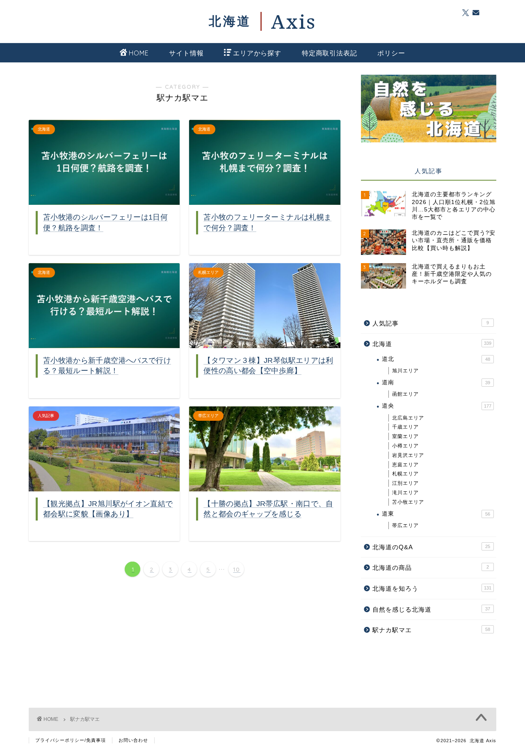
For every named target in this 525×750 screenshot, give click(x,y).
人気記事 (430, 323)
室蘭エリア (405, 436)
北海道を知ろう (431, 588)
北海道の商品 (430, 567)
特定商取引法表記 (329, 53)
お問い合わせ (133, 740)
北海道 (431, 343)
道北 (436, 359)
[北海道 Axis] (262, 21)
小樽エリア (405, 446)
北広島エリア (408, 418)
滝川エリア (405, 492)
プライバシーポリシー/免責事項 (70, 740)
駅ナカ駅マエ (431, 629)
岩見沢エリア (408, 455)
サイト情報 (186, 53)
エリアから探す (257, 53)
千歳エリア (405, 427)
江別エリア (405, 483)
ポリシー (391, 53)
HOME (138, 53)
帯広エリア (405, 525)
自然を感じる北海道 (431, 609)
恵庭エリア (405, 465)
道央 (436, 406)
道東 (436, 514)
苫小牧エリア (408, 502)
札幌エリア (405, 474)
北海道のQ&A (431, 547)
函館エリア (405, 394)
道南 (436, 382)
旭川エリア (405, 371)
